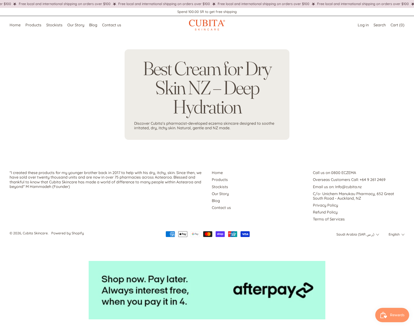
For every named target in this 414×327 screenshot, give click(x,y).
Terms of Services (329, 219)
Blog (93, 25)
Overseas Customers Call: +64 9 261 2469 (349, 179)
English (394, 234)
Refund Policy (325, 212)
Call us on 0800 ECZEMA (334, 172)
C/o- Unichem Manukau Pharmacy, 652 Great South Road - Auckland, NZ (353, 196)
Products (33, 25)
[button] (379, 25)
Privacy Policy (325, 205)
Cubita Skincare (35, 233)
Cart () (397, 26)
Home (15, 25)
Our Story (75, 25)
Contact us (111, 25)
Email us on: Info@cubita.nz (337, 186)
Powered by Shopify (67, 233)
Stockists (54, 25)
